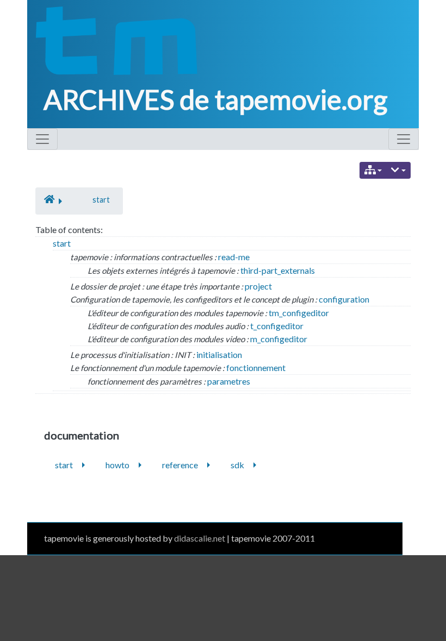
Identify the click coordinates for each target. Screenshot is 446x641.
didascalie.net (199, 538)
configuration (344, 299)
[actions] (398, 170)
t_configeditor (276, 325)
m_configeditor (278, 339)
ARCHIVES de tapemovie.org (215, 99)
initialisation (219, 354)
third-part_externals (277, 270)
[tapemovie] (113, 40)
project (258, 286)
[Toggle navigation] (42, 139)
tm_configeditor (299, 312)
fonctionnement (256, 367)
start (101, 199)
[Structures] (373, 170)
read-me (234, 257)
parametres (228, 381)
